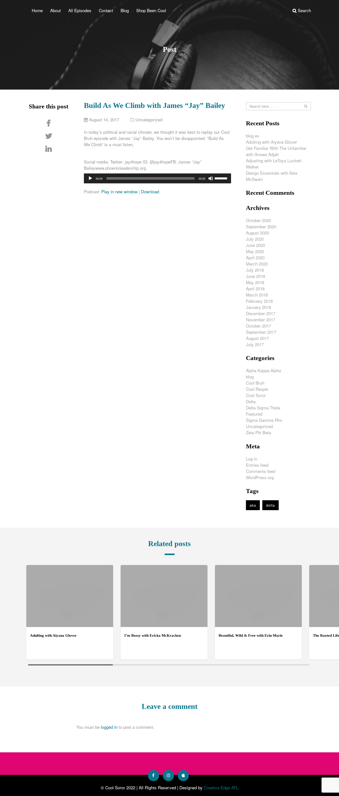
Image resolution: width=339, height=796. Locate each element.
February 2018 (259, 301)
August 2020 (257, 233)
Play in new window (119, 191)
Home (37, 10)
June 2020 (255, 245)
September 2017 (261, 332)
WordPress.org (260, 477)
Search (304, 10)
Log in (251, 459)
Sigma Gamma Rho (264, 420)
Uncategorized (149, 119)
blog (250, 376)
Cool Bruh (255, 383)
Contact (106, 10)
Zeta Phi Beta (258, 432)
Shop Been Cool (151, 10)
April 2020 (255, 257)
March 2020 (257, 264)
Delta (251, 401)
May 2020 (255, 251)
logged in (109, 727)
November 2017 (260, 319)
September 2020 (261, 226)
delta (270, 505)
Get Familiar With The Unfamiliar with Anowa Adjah (276, 151)
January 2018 (258, 307)
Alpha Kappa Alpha (263, 370)
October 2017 (258, 326)
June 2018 (255, 276)
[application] (157, 178)
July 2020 (255, 239)
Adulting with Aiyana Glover (271, 142)
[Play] (90, 178)
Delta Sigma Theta (263, 407)
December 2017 (260, 313)
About (55, 10)
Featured (254, 414)
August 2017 (257, 338)
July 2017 (255, 344)
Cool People (257, 389)
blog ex (252, 136)
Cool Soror (256, 395)
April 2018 (255, 288)
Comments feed (260, 471)
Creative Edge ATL (221, 787)
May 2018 (255, 282)
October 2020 (258, 220)
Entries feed (257, 465)
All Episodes (79, 10)
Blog (125, 10)
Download (150, 191)
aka (253, 505)
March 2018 (257, 295)
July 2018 (255, 270)
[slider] (222, 177)
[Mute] (210, 178)
